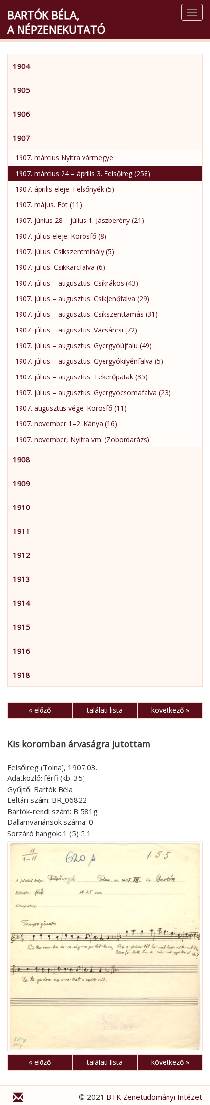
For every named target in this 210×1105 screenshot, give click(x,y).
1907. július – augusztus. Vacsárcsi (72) (76, 329)
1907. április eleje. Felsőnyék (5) (64, 189)
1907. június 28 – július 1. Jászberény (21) (79, 220)
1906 (21, 114)
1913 (21, 579)
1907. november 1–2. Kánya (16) (66, 423)
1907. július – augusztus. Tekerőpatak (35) (81, 376)
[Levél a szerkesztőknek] (18, 1099)
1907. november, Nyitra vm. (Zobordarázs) (82, 439)
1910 (21, 507)
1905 (21, 90)
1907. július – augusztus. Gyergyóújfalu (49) (83, 345)
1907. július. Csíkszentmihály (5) (64, 251)
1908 (21, 459)
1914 (21, 603)
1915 (21, 627)
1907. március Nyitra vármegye (64, 157)
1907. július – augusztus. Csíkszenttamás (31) (86, 314)
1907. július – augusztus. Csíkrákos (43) (76, 282)
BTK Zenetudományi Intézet (154, 1097)
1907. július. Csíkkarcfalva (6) (60, 267)
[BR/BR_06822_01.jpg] (105, 946)
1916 (21, 651)
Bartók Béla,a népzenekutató (56, 22)
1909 (21, 483)
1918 (21, 675)
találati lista (105, 710)
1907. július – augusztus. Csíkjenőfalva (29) (82, 298)
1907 (21, 138)
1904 (21, 66)
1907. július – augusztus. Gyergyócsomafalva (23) (93, 392)
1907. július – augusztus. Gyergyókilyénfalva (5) (89, 361)
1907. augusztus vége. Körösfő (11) (70, 408)
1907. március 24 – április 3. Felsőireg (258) (82, 173)
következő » (170, 710)
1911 (21, 531)
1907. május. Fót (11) (48, 204)
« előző (40, 710)
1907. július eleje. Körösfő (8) (60, 236)
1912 (21, 555)
